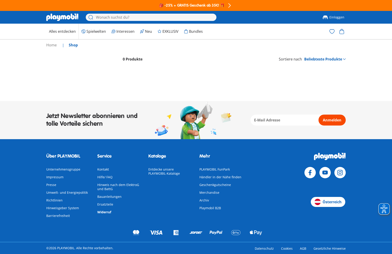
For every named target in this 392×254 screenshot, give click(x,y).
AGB (303, 248)
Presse (51, 185)
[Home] (62, 17)
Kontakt (103, 169)
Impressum (55, 177)
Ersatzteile (105, 204)
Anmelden (332, 120)
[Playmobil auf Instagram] (340, 172)
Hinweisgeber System (62, 208)
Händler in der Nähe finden (220, 177)
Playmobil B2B (210, 208)
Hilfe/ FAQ (105, 177)
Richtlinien (54, 200)
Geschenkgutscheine (215, 185)
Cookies (287, 248)
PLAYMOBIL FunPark (214, 169)
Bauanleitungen (109, 196)
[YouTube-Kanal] (325, 172)
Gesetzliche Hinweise (330, 248)
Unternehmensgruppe (63, 169)
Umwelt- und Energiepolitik (67, 192)
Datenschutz (264, 248)
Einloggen (336, 17)
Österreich (332, 201)
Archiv (204, 200)
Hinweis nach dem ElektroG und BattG (118, 187)
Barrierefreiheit (58, 216)
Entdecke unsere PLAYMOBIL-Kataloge (164, 171)
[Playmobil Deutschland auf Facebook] (310, 172)
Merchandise (209, 192)
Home (52, 45)
